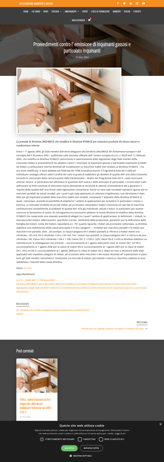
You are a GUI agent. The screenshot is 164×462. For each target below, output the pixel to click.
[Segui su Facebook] (117, 3)
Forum (127, 11)
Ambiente (117, 11)
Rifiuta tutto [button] (91, 448)
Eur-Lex (28, 268)
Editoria (55, 11)
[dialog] (82, 441)
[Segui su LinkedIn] (130, 3)
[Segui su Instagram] (137, 3)
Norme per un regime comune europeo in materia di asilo (112, 328)
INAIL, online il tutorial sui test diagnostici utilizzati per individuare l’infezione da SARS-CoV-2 (36, 405)
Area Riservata (78, 20)
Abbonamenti (70, 11)
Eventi (85, 11)
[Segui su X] (124, 3)
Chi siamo (36, 11)
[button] (82, 456)
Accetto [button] (69, 448)
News (45, 11)
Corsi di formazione (100, 11)
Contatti (137, 11)
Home (25, 11)
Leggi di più (120, 433)
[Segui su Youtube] (143, 3)
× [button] (160, 424)
